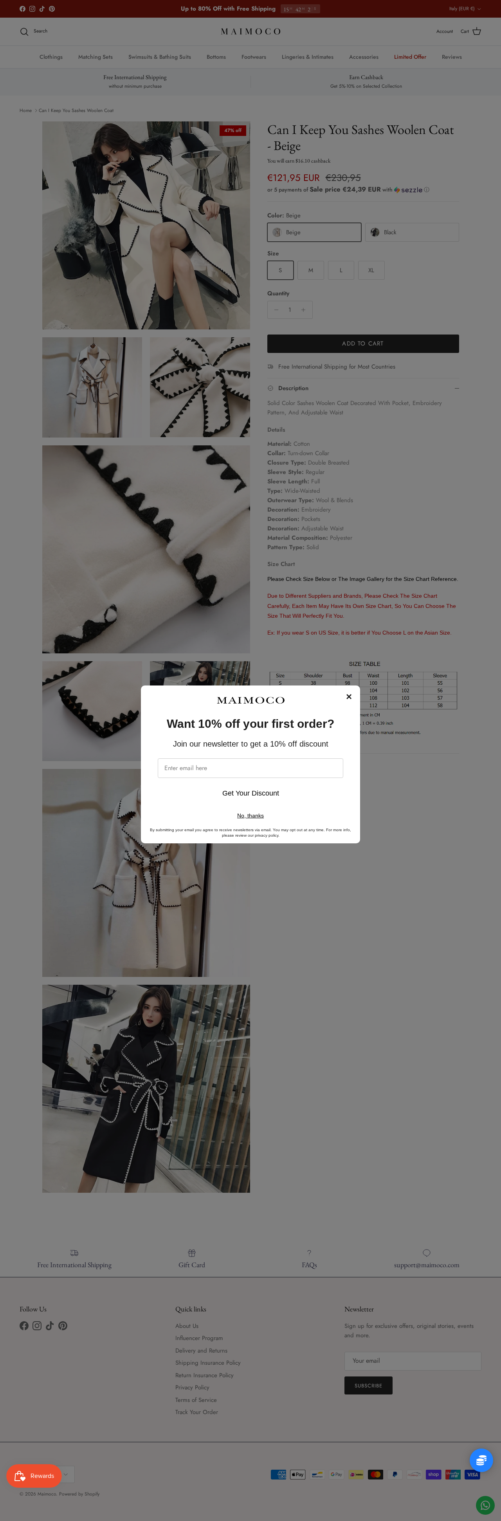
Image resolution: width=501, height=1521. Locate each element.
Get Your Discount (250, 793)
